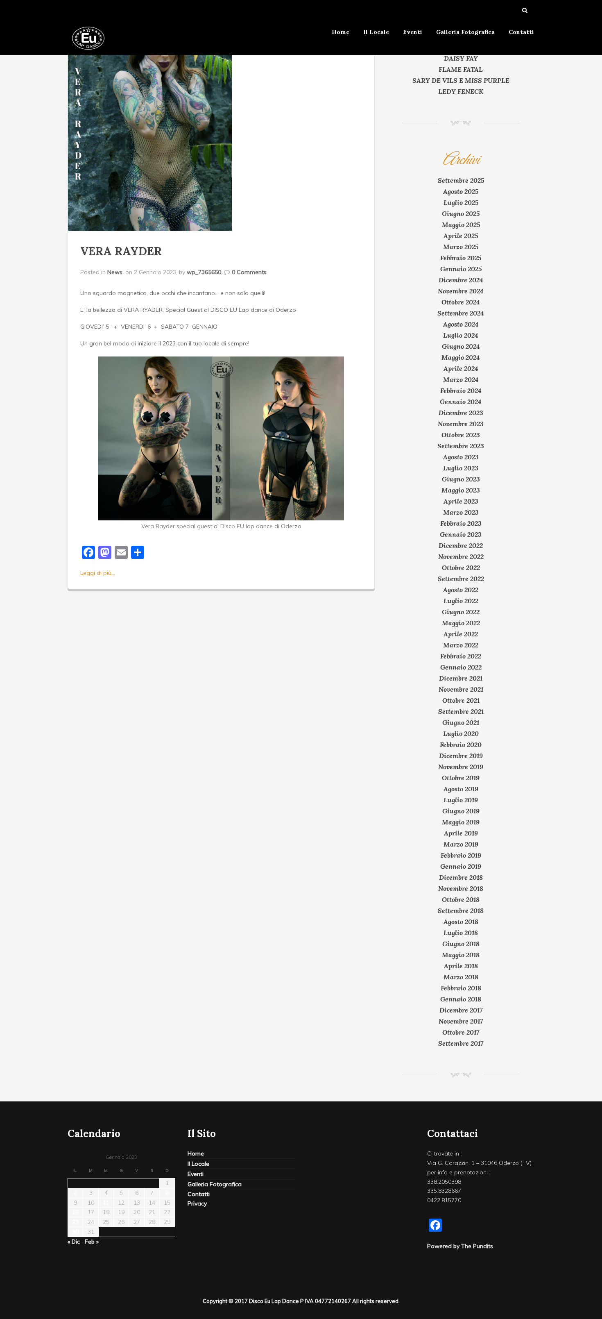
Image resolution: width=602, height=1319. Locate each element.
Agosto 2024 (461, 324)
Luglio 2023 (460, 468)
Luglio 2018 (461, 933)
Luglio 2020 (461, 733)
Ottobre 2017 (460, 1032)
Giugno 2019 (461, 811)
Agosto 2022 (460, 590)
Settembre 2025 (461, 180)
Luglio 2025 (461, 202)
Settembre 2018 (461, 910)
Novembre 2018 (460, 888)
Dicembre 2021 (460, 678)
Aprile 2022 (461, 634)
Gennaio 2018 (460, 999)
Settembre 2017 (460, 1043)
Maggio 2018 (461, 955)
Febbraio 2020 (461, 744)
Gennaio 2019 (460, 866)
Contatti (521, 32)
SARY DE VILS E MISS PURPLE (460, 80)
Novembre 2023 (461, 424)
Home (340, 32)
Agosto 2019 (461, 789)
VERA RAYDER (121, 251)
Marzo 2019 (461, 844)
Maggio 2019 (461, 822)
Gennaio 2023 (461, 534)
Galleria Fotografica (465, 32)
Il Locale (376, 32)
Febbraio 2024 (461, 390)
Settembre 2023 (460, 446)
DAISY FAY (461, 58)
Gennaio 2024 (461, 401)
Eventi (412, 32)
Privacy (197, 1203)
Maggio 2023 (460, 490)
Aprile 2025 (461, 236)
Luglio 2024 (460, 335)
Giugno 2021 (460, 722)
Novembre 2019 (460, 767)
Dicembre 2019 (461, 755)
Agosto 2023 (461, 457)
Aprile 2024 (461, 368)
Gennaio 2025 (461, 269)
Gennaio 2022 (461, 667)
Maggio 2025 (461, 224)
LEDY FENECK (460, 91)
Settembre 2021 (461, 711)
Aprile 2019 (461, 833)
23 (75, 1222)
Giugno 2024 (461, 346)
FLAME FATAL (461, 69)
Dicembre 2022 (461, 545)
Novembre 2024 (461, 291)
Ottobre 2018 (461, 899)
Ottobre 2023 (460, 435)
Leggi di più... (97, 573)
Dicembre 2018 (461, 877)
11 (106, 1202)
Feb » (92, 1241)
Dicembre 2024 (461, 280)
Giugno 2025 (461, 213)
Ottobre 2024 (460, 302)
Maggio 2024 (460, 357)
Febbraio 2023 (461, 523)
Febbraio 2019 (461, 855)
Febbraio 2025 (460, 258)
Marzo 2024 (461, 379)
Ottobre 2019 (461, 778)
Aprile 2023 (461, 501)
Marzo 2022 (460, 645)
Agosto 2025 (460, 191)
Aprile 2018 (461, 966)
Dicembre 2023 (461, 413)
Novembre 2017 (461, 1021)
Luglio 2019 (461, 800)
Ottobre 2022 (461, 567)
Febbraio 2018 (461, 988)
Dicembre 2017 (460, 1010)
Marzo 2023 (461, 512)
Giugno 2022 (461, 612)
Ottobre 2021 (461, 700)
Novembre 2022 (461, 556)
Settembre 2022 (461, 578)
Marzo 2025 (460, 247)
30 (75, 1231)
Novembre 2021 (461, 689)
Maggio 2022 (461, 623)
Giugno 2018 (461, 944)
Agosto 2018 (461, 921)
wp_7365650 (204, 272)
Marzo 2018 (461, 977)
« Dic (74, 1241)
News (114, 272)
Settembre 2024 (460, 313)
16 (75, 1212)
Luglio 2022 (461, 601)
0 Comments (249, 272)
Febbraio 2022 (460, 656)
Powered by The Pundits (460, 1246)
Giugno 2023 (461, 479)
